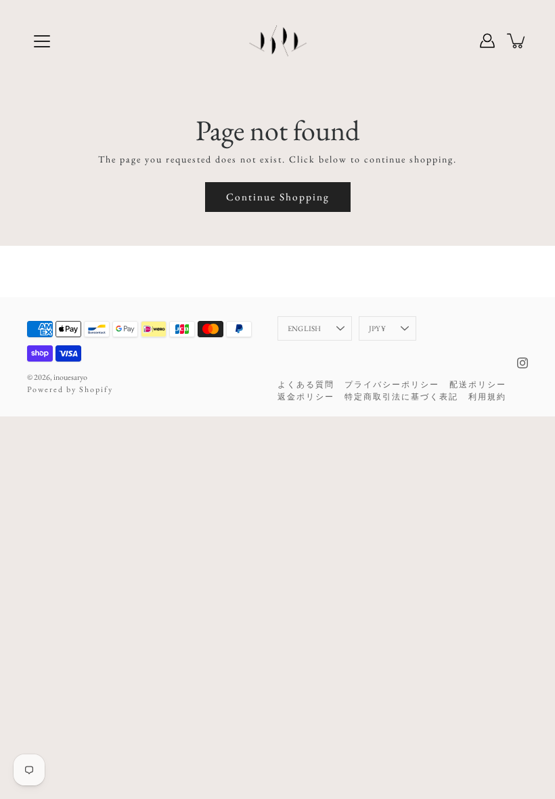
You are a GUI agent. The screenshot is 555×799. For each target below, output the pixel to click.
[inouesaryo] (278, 40)
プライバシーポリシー (392, 384)
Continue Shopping (278, 197)
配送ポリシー (477, 384)
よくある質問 (306, 384)
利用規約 (487, 396)
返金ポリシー (306, 396)
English (304, 328)
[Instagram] (522, 363)
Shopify (96, 389)
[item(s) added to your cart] (517, 40)
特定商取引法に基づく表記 (401, 396)
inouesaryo (70, 377)
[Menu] (42, 41)
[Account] (487, 40)
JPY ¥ (377, 328)
